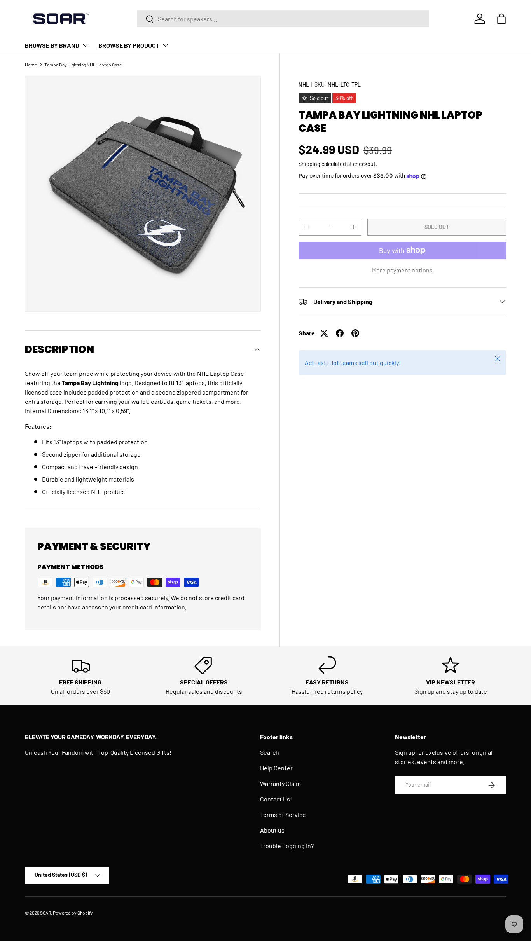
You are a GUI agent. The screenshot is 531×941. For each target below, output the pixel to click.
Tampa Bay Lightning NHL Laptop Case (83, 64)
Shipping (309, 164)
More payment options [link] (402, 270)
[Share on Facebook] (340, 333)
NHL (304, 84)
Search (269, 752)
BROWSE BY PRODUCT (128, 45)
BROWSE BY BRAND (52, 45)
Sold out (436, 226)
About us (272, 830)
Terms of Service (283, 814)
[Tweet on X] (324, 333)
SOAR (45, 912)
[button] (501, 18)
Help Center (276, 768)
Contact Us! (276, 799)
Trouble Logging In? (287, 845)
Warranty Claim (280, 783)
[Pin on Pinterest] (355, 333)
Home (31, 64)
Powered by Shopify (73, 912)
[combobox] (283, 18)
